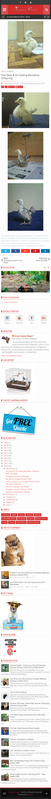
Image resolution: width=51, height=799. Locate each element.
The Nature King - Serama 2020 (19, 286)
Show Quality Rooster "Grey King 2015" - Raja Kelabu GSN (27, 775)
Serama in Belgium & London (17, 487)
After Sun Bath (11, 474)
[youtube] (30, 2)
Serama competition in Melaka (18, 492)
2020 (6, 443)
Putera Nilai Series (9, 518)
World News (21, 522)
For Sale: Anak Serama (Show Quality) (24, 728)
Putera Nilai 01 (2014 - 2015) (19, 17)
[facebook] (20, 2)
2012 (6, 461)
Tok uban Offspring (13, 484)
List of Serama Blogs (18, 692)
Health (14, 515)
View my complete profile (11, 356)
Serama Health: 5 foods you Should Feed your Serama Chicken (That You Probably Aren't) (28, 666)
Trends (11, 522)
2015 (6, 453)
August (9, 502)
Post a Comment (11, 302)
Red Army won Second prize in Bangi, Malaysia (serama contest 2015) (28, 680)
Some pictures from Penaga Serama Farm (23, 482)
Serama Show (41, 518)
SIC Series (21, 518)
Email (20, 87)
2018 (6, 445)
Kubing (21, 515)
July (8, 505)
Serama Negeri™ (15, 792)
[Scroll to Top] (46, 793)
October (9, 497)
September (11, 500)
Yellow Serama (33, 522)
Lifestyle (29, 515)
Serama (31, 518)
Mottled (37, 515)
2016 (6, 450)
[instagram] (25, 2)
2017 (6, 448)
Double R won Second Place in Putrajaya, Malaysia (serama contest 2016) (29, 574)
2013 (6, 458)
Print (12, 87)
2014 (6, 456)
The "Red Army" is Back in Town (22, 750)
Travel (4, 522)
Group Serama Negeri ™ (24, 336)
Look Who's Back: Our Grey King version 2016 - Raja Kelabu (28, 583)
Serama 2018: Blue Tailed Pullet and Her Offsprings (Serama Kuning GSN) (30, 704)
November (10, 494)
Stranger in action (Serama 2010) (19, 489)
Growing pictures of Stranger (17, 476)
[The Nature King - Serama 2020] (25, 281)
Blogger (30, 795)
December (10, 469)
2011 (6, 463)
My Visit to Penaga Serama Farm (19, 479)
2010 (6, 466)
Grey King (5, 515)
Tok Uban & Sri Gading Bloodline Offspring (22, 471)
